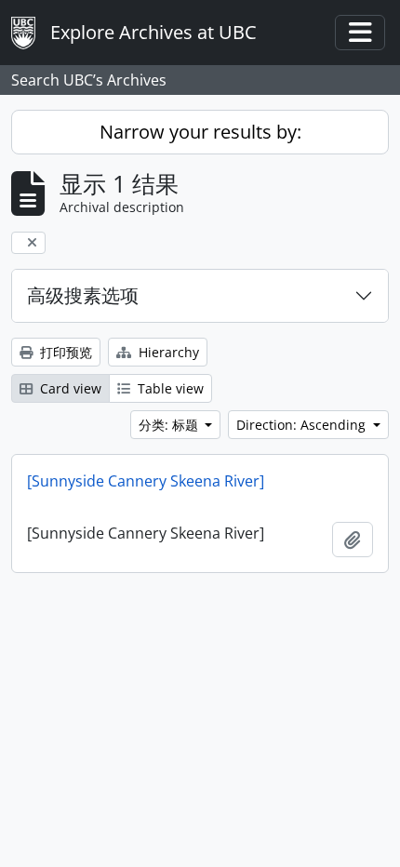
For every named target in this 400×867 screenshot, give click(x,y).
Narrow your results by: (200, 131)
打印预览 (64, 352)
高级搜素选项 (83, 295)
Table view (169, 388)
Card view (68, 388)
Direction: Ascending (302, 425)
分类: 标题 (170, 425)
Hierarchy (167, 352)
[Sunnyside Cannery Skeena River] (145, 481)
